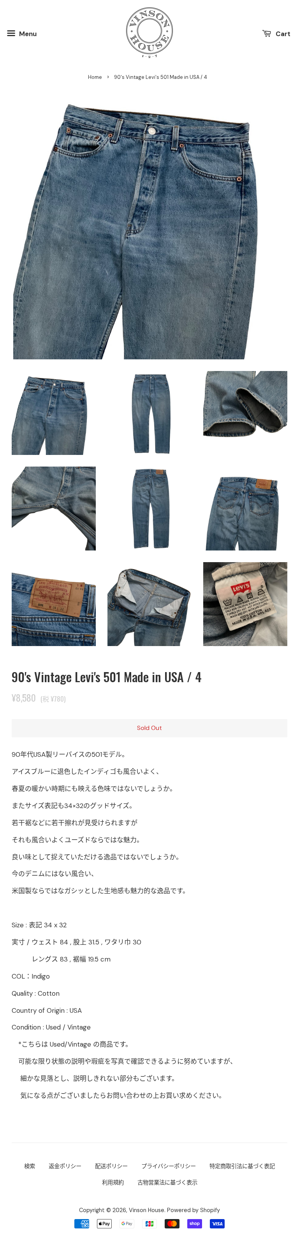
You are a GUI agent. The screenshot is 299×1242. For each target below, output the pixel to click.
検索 (29, 1166)
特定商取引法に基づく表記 (242, 1166)
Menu (27, 34)
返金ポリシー (65, 1166)
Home (95, 77)
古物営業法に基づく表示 (167, 1182)
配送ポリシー (111, 1166)
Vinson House (146, 1210)
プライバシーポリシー (168, 1166)
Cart (282, 34)
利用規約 (113, 1182)
